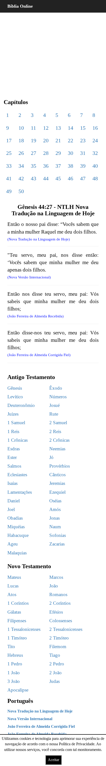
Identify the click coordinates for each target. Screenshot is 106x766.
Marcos (56, 577)
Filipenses (16, 620)
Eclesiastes (17, 474)
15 (83, 128)
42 (21, 178)
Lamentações (19, 492)
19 (33, 140)
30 (70, 153)
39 (83, 166)
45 (58, 178)
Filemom (57, 646)
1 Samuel (16, 422)
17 (9, 140)
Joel (11, 509)
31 (83, 153)
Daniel (13, 500)
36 (46, 166)
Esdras (13, 448)
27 (33, 153)
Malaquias (17, 552)
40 (95, 166)
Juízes (12, 414)
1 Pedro (14, 663)
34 (21, 166)
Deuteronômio (21, 405)
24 (95, 140)
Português (20, 701)
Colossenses (60, 620)
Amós (55, 509)
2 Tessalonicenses (65, 629)
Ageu (12, 544)
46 (70, 178)
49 (9, 191)
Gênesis (14, 388)
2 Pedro (56, 663)
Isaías (12, 483)
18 (21, 140)
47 (83, 178)
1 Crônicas (17, 440)
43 (33, 178)
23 (83, 140)
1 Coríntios (18, 603)
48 (95, 178)
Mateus (14, 577)
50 (21, 191)
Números (58, 396)
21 (58, 140)
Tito (11, 646)
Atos (11, 594)
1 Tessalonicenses (23, 629)
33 (9, 166)
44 (46, 178)
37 (58, 166)
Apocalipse (17, 690)
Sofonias (57, 535)
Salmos (14, 466)
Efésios (56, 612)
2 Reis (55, 431)
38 (70, 166)
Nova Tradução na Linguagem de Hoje (39, 711)
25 (9, 153)
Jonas (54, 518)
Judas (54, 681)
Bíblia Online (20, 6)
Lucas (12, 585)
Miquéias (16, 526)
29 (58, 153)
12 (46, 128)
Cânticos (57, 474)
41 (9, 178)
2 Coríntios (60, 603)
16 (95, 128)
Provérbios (59, 466)
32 (95, 153)
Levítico (15, 396)
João (53, 585)
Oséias (55, 500)
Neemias (57, 448)
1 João (13, 672)
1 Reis (13, 431)
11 (33, 128)
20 (46, 140)
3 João (13, 681)
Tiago (54, 655)
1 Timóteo (17, 637)
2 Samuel (58, 422)
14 (70, 128)
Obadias (15, 518)
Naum (55, 526)
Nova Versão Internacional (29, 719)
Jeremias (57, 483)
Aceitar (53, 760)
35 (33, 166)
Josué (54, 405)
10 (21, 128)
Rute (53, 414)
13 (58, 128)
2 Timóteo (59, 637)
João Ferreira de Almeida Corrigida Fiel (41, 726)
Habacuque (18, 535)
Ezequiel (57, 492)
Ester (12, 457)
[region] (53, 51)
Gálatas (14, 612)
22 (70, 140)
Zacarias (57, 544)
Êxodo (55, 388)
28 (46, 153)
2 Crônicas (59, 440)
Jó (51, 457)
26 (21, 153)
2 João (55, 672)
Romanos (58, 594)
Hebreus (15, 655)
